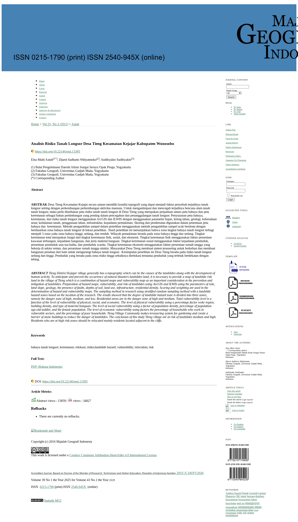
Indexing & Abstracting (49, 110)
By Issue (237, 107)
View (236, 332)
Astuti (75, 124)
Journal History (232, 143)
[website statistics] (37, 500)
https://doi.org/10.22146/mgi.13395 (57, 151)
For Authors (238, 426)
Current (42, 99)
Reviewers (230, 151)
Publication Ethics (233, 156)
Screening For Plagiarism (236, 160)
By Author (238, 109)
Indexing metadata (234, 394)
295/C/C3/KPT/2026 (117, 473)
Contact (42, 117)
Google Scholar (240, 246)
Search (42, 96)
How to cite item (234, 397)
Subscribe (238, 334)
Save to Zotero (238, 410)
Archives (43, 103)
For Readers (238, 424)
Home (41, 81)
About (42, 85)
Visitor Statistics (232, 164)
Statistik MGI (52, 500)
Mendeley (236, 218)
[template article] (238, 273)
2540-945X (79, 487)
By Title (237, 111)
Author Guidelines (47, 114)
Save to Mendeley (237, 405)
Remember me (237, 196)
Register (43, 92)
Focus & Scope (232, 138)
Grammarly (236, 226)
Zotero (235, 222)
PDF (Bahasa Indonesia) (46, 366)
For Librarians (239, 429)
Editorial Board (232, 134)
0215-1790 (47, 487)
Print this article (233, 391)
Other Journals (239, 114)
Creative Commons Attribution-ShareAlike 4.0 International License (113, 455)
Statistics (43, 107)
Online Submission (233, 147)
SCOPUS (238, 244)
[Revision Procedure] (239, 288)
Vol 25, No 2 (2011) (55, 124)
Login (42, 88)
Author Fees (231, 130)
